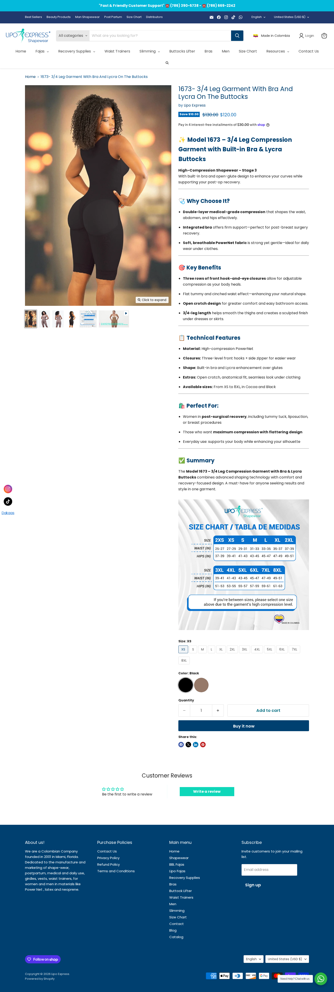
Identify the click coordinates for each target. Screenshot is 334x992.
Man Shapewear (87, 17)
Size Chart (134, 17)
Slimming (176, 910)
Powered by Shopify (40, 979)
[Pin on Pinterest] (203, 744)
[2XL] (233, 654)
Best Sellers (33, 17)
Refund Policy (108, 864)
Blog (173, 930)
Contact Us (107, 851)
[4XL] (257, 654)
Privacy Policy (108, 857)
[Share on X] (188, 744)
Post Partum (113, 17)
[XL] (221, 654)
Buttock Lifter (180, 890)
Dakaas (8, 512)
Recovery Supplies (184, 877)
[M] (203, 654)
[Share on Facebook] (181, 744)
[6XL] (282, 654)
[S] (193, 654)
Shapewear (179, 857)
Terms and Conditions (116, 871)
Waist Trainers (181, 897)
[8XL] (184, 665)
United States (289, 17)
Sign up (253, 885)
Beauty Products (59, 17)
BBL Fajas (176, 864)
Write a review (207, 791)
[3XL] (245, 654)
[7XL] (295, 654)
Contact (176, 923)
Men (172, 904)
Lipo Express (195, 105)
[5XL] (270, 654)
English (257, 17)
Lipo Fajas (177, 871)
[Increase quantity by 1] (218, 710)
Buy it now (243, 726)
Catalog (176, 937)
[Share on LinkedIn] (195, 744)
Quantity (186, 700)
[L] (212, 654)
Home (30, 77)
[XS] (183, 654)
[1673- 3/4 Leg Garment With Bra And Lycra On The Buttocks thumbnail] (31, 319)
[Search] (237, 35)
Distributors (154, 17)
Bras (173, 884)
